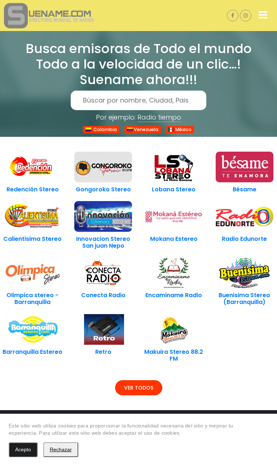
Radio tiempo (159, 117)
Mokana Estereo (174, 239)
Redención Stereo (32, 189)
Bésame (244, 189)
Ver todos (138, 387)
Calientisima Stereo (32, 239)
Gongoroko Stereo (103, 189)
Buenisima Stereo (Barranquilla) (244, 298)
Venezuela (145, 129)
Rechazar (61, 449)
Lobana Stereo (173, 189)
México (183, 129)
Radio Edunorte (244, 239)
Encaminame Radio (173, 295)
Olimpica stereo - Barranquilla (32, 298)
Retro (103, 352)
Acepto (23, 449)
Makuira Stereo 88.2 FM (173, 355)
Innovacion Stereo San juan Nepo (103, 242)
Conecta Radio (103, 295)
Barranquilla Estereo (32, 352)
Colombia (104, 129)
